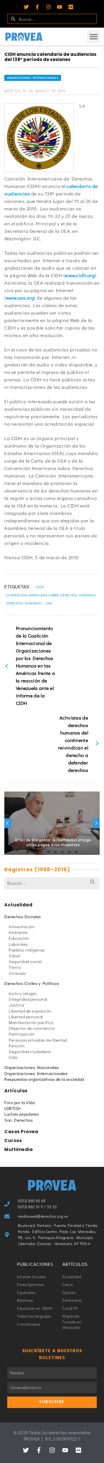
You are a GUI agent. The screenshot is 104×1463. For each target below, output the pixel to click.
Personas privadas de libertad (38, 1040)
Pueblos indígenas (27, 950)
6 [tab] (62, 852)
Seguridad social (25, 961)
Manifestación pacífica (31, 1022)
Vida (13, 1057)
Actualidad (18, 905)
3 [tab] (41, 852)
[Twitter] (26, 6)
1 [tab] (28, 852)
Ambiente (18, 932)
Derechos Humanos (24, 603)
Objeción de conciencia (31, 1028)
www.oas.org (20, 297)
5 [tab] (55, 852)
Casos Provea (21, 1132)
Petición (17, 1046)
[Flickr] (70, 6)
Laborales (18, 944)
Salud (14, 955)
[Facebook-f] (37, 6)
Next (96, 823)
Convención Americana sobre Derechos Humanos (51, 595)
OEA (49, 603)
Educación (19, 938)
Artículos (16, 1091)
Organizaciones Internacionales (32, 77)
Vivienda (17, 973)
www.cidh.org (80, 275)
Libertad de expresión (30, 1011)
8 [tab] (76, 852)
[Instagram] (48, 6)
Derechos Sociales (22, 916)
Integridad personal (28, 999)
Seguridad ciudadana (30, 1051)
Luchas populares (21, 1114)
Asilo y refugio (23, 993)
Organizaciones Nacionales (31, 1067)
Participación (22, 1034)
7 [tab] (69, 852)
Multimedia (18, 1149)
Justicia (16, 1005)
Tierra (15, 967)
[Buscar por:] (52, 883)
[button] (93, 36)
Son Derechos (18, 1120)
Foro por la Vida (19, 1102)
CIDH (40, 587)
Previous (7, 823)
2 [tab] (35, 852)
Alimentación (21, 926)
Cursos (13, 1140)
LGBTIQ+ (12, 1108)
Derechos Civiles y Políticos (31, 983)
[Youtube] (59, 6)
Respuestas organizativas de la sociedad (44, 1079)
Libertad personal (26, 1016)
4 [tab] (48, 852)
